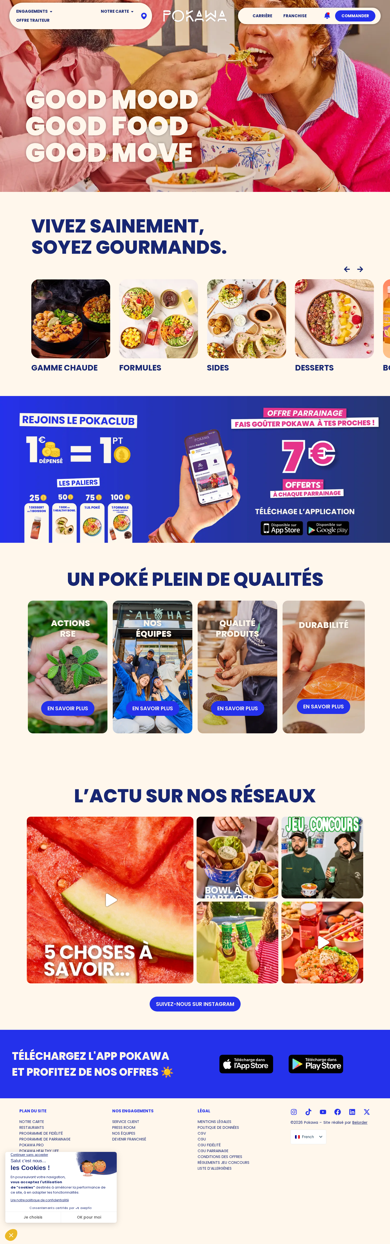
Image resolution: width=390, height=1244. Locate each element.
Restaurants (31, 1127)
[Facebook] (337, 1112)
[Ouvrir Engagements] (51, 12)
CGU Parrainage (213, 1150)
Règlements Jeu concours (223, 1162)
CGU (202, 1139)
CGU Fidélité (209, 1145)
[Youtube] (323, 1112)
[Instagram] (294, 1112)
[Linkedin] (352, 1112)
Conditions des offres (220, 1156)
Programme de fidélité (41, 1133)
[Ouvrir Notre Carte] (132, 12)
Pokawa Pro (31, 1145)
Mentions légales (214, 1121)
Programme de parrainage (45, 1139)
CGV (202, 1133)
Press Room (123, 1127)
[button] (347, 269)
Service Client (125, 1121)
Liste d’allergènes (215, 1168)
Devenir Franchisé (129, 1139)
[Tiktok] (308, 1112)
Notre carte (31, 1121)
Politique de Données (218, 1127)
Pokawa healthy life (39, 1150)
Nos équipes (123, 1133)
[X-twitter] (366, 1112)
